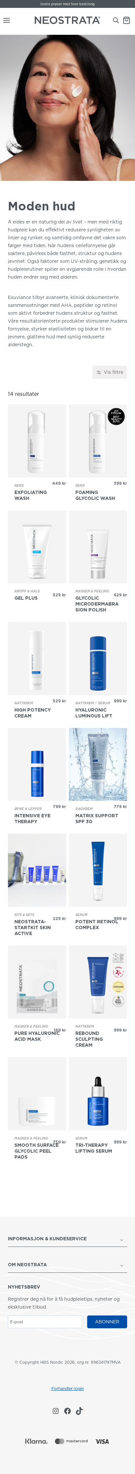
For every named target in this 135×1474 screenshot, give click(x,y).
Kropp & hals (27, 591)
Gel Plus (26, 598)
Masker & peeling (92, 591)
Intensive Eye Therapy (32, 818)
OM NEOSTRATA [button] (27, 1264)
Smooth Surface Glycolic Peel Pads (36, 1151)
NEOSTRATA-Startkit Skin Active (32, 927)
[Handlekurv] (129, 20)
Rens (19, 485)
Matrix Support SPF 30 (96, 818)
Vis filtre (113, 372)
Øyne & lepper (28, 809)
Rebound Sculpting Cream (89, 1039)
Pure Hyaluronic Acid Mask (37, 1036)
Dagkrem (84, 809)
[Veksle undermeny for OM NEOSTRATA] (122, 1265)
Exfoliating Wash (30, 495)
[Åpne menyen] (5, 20)
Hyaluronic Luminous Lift (93, 712)
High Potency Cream (32, 712)
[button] (62, 1239)
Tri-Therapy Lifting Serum (93, 1148)
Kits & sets (24, 915)
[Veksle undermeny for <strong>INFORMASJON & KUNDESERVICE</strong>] (122, 1239)
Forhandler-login (67, 1388)
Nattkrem (23, 703)
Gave (46, 4)
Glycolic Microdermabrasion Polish (97, 603)
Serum (104, 703)
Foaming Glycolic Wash (95, 495)
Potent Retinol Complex (96, 924)
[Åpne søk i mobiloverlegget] (116, 20)
